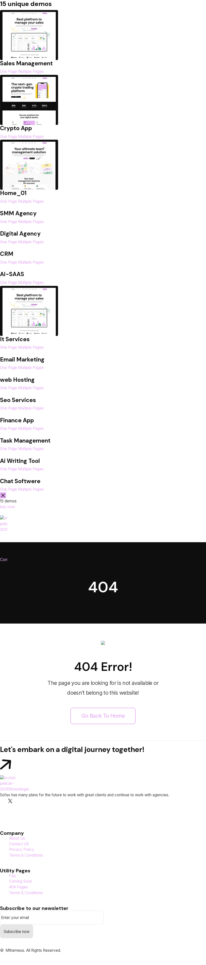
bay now (7, 506)
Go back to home (103, 716)
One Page (8, 71)
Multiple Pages (31, 71)
